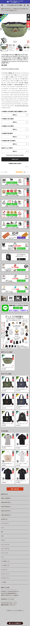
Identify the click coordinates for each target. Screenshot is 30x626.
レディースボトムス (5, 548)
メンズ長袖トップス (5, 561)
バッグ (2, 527)
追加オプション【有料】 (7, 148)
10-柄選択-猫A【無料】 (7, 133)
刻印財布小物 (4, 519)
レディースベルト (4, 552)
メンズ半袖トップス (5, 565)
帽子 (2, 531)
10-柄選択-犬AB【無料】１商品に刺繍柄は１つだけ (14, 111)
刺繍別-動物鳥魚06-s (6, 515)
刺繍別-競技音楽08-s (6, 506)
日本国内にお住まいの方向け (15, 163)
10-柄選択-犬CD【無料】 (7, 126)
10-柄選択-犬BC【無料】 (7, 118)
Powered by (13, 612)
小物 (2, 536)
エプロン (3, 540)
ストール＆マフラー (5, 523)
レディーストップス (5, 544)
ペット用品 (3, 582)
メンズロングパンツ (5, 578)
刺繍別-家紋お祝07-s (6, 510)
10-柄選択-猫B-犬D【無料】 (8, 140)
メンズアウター (4, 569)
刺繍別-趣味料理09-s (6, 502)
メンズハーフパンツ (5, 573)
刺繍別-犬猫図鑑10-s (6, 498)
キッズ (2, 557)
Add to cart (15, 159)
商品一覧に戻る (15, 489)
